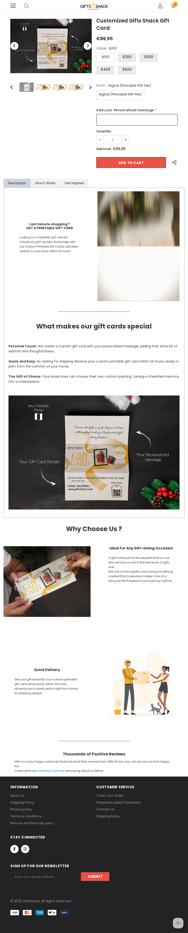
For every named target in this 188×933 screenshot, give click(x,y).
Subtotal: (103, 149)
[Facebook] (14, 849)
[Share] (173, 162)
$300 (148, 56)
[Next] (87, 46)
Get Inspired (74, 183)
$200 (127, 56)
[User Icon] (160, 5)
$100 (105, 56)
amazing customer (50, 771)
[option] (51, 46)
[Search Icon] (26, 6)
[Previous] (14, 46)
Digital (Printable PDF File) (120, 94)
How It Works (45, 183)
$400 (105, 69)
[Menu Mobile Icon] (13, 5)
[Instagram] (25, 849)
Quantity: (103, 131)
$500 (127, 69)
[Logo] (94, 6)
